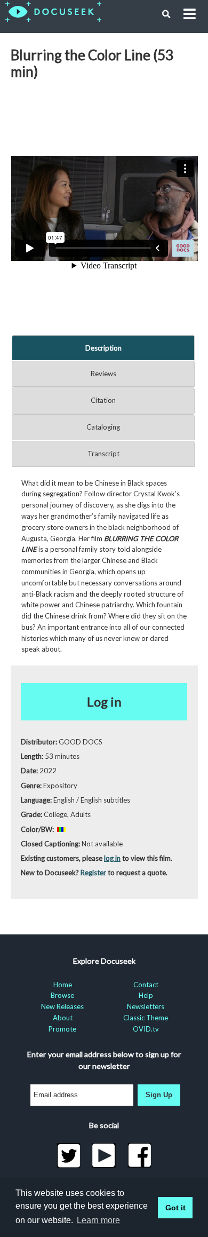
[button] (166, 14)
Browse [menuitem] (62, 995)
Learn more (98, 1220)
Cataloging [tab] (103, 427)
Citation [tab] (103, 400)
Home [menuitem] (62, 984)
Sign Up (159, 1095)
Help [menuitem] (146, 995)
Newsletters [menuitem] (145, 1006)
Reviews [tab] (103, 373)
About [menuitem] (63, 1017)
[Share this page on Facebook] (139, 1155)
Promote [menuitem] (62, 1029)
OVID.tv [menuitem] (146, 1029)
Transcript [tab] (103, 453)
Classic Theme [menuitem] (145, 1017)
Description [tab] (103, 348)
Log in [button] (104, 701)
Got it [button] (175, 1207)
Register (93, 872)
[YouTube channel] (104, 1155)
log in (112, 858)
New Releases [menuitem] (62, 1006)
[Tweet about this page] (69, 1155)
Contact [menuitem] (145, 984)
